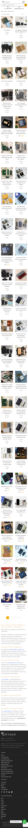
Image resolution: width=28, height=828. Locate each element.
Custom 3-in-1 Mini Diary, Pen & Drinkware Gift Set (21, 259)
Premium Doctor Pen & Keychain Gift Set (21, 436)
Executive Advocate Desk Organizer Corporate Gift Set (21, 335)
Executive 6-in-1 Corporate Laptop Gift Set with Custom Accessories (7, 106)
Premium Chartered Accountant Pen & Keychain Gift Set (21, 412)
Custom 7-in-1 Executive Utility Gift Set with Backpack (7, 284)
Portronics (3, 809)
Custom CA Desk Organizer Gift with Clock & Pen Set (21, 462)
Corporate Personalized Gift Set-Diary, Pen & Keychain (21, 582)
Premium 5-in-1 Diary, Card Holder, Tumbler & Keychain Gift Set (7, 386)
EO (2, 818)
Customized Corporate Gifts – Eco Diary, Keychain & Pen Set (21, 132)
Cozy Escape (7, 30)
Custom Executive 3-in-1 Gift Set (7, 487)
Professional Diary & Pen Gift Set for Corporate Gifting (7, 462)
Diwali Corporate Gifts (6, 769)
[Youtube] (11, 792)
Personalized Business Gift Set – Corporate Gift (21, 560)
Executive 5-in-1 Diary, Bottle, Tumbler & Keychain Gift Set (6, 183)
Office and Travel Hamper (7, 605)
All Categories (4, 789)
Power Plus (3, 814)
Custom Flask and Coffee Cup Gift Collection (7, 310)
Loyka (2, 802)
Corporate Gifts (4, 757)
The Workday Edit (21, 81)
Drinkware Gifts (5, 764)
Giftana (7, 32)
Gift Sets (3, 775)
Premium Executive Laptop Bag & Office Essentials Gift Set (7, 57)
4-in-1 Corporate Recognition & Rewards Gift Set (21, 105)
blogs (2, 785)
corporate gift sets (7, 711)
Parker (2, 807)
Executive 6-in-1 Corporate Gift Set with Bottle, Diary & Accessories (7, 513)
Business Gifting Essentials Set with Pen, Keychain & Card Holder (7, 132)
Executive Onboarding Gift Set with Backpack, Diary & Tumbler (7, 361)
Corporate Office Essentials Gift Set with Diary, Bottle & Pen (21, 208)
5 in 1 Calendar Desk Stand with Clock (21, 511)
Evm (2, 800)
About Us (3, 784)
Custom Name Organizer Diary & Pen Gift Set (7, 334)
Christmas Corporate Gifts (7, 773)
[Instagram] (4, 792)
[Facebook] (1, 792)
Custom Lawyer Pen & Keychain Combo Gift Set (21, 310)
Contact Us (3, 782)
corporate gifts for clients (13, 662)
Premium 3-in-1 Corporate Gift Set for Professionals (7, 412)
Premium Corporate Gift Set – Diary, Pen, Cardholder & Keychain (7, 537)
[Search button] (25, 5)
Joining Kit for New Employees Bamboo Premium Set (21, 361)
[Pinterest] (6, 792)
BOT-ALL (3, 816)
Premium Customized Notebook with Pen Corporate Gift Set (7, 437)
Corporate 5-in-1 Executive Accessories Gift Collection (21, 157)
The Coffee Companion (6, 81)
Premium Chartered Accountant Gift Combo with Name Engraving (21, 386)
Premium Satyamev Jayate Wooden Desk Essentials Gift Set (21, 57)
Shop (5, 11)
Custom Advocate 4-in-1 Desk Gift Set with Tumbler (7, 233)
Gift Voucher (4, 767)
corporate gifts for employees (16, 649)
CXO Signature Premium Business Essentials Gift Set (21, 32)
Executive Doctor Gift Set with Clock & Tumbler (21, 183)
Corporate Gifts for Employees (11, 647)
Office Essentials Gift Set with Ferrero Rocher (7, 581)
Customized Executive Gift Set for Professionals (21, 537)
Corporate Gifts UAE (6, 776)
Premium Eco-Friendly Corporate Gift (7, 560)
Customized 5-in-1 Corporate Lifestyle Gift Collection (21, 233)
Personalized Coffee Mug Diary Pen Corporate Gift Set (21, 606)
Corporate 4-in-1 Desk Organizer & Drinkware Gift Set (7, 157)
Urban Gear (4, 805)
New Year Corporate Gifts (7, 771)
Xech (2, 803)
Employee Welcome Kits (7, 760)
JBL (2, 811)
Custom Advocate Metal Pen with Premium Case (21, 283)
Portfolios (3, 787)
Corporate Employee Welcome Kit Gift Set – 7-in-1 (7, 208)
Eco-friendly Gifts (5, 758)
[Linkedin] (9, 792)
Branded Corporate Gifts (7, 766)
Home (2, 11)
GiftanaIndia (6, 679)
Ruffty (2, 812)
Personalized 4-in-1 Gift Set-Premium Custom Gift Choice (21, 488)
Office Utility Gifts (5, 762)
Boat (2, 798)
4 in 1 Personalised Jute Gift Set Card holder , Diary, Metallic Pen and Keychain (7, 260)
